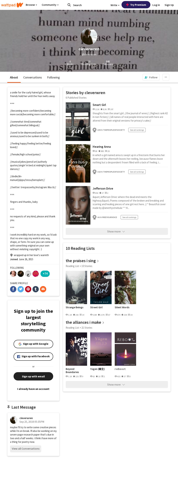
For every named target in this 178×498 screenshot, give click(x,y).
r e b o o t (120, 369)
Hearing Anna (102, 147)
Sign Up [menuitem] (169, 5)
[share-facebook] (13, 289)
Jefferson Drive (103, 188)
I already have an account (33, 389)
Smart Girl (99, 105)
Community (49, 4)
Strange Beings (74, 307)
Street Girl (96, 307)
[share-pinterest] (28, 289)
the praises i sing (81, 260)
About (14, 77)
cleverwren (26, 418)
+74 (45, 273)
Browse (30, 4)
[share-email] (43, 289)
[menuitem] (151, 77)
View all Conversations (25, 448)
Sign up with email (33, 376)
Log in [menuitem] (156, 5)
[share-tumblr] (36, 289)
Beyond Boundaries (72, 370)
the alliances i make (83, 322)
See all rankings (137, 130)
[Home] (12, 5)
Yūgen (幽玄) (97, 369)
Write (114, 5)
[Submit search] (69, 5)
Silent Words (122, 307)
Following (53, 77)
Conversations (32, 77)
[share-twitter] (21, 289)
